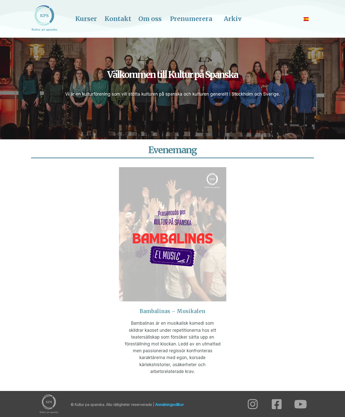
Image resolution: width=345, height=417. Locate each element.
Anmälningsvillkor (169, 404)
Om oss (150, 19)
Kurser (86, 19)
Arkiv (233, 19)
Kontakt (118, 19)
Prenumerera (191, 19)
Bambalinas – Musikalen (172, 311)
